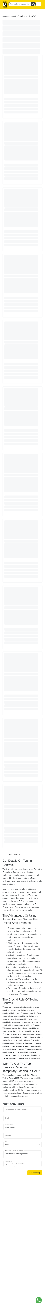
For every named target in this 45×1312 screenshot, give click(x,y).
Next (17, 855)
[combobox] (22, 1145)
